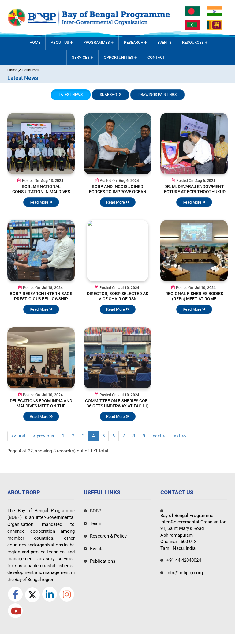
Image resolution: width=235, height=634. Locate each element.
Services (81, 57)
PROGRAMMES (97, 42)
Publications (102, 561)
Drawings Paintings (157, 94)
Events (164, 42)
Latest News (71, 94)
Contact (156, 57)
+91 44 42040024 (183, 560)
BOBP (95, 511)
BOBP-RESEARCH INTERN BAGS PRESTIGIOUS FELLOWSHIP (41, 296)
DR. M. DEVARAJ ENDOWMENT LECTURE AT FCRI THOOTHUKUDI (194, 189)
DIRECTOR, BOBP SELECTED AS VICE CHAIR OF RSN (117, 296)
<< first (18, 436)
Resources (193, 42)
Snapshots (110, 94)
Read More (39, 202)
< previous (43, 436)
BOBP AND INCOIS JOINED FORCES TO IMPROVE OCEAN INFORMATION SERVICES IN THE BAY (117, 194)
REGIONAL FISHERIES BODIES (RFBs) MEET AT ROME (194, 296)
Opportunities (119, 57)
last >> (179, 436)
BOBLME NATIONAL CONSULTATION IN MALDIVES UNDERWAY (41, 191)
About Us (60, 42)
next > (159, 436)
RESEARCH (134, 42)
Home (34, 42)
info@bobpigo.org (184, 573)
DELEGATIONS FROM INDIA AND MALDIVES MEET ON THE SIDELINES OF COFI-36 (41, 406)
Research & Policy (108, 536)
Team (95, 523)
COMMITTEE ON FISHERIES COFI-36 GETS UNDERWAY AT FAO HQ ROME (117, 406)
